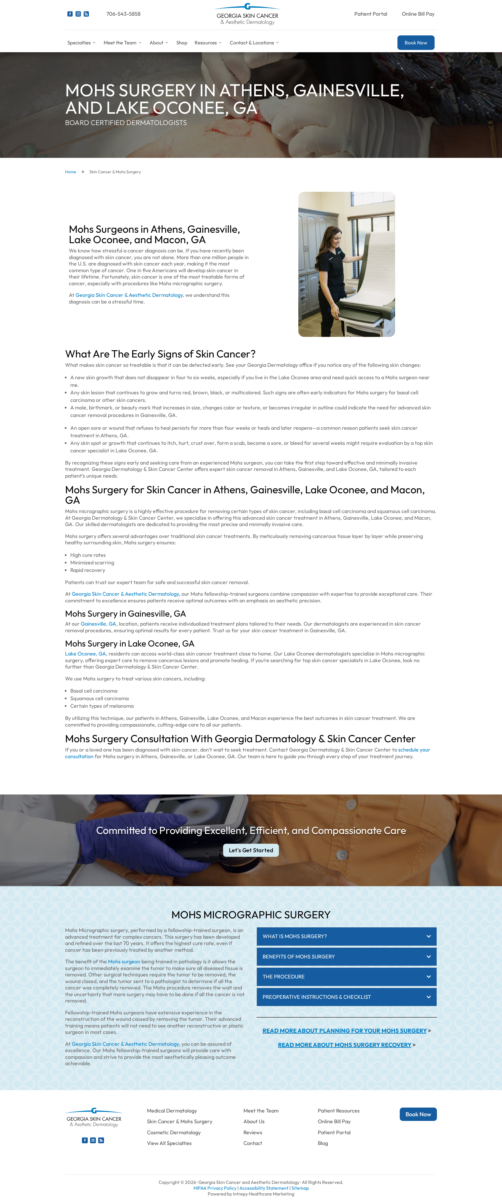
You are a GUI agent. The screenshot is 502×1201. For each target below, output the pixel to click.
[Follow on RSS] (101, 1140)
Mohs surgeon (124, 961)
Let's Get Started (251, 850)
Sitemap (300, 1188)
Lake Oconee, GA (85, 653)
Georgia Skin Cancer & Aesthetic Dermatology (129, 295)
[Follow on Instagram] (93, 1140)
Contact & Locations (252, 42)
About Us (254, 1121)
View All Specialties (169, 1143)
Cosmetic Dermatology (174, 1132)
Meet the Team (120, 42)
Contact (252, 1143)
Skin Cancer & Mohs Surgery (179, 1121)
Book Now (416, 42)
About (156, 42)
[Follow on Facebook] (85, 1140)
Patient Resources (339, 1110)
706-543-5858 (123, 13)
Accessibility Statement (263, 1188)
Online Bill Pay (418, 13)
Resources (206, 42)
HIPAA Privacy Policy (214, 1188)
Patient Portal (370, 13)
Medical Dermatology (172, 1110)
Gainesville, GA (98, 623)
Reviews (252, 1132)
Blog (323, 1143)
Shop (181, 42)
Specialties (79, 42)
